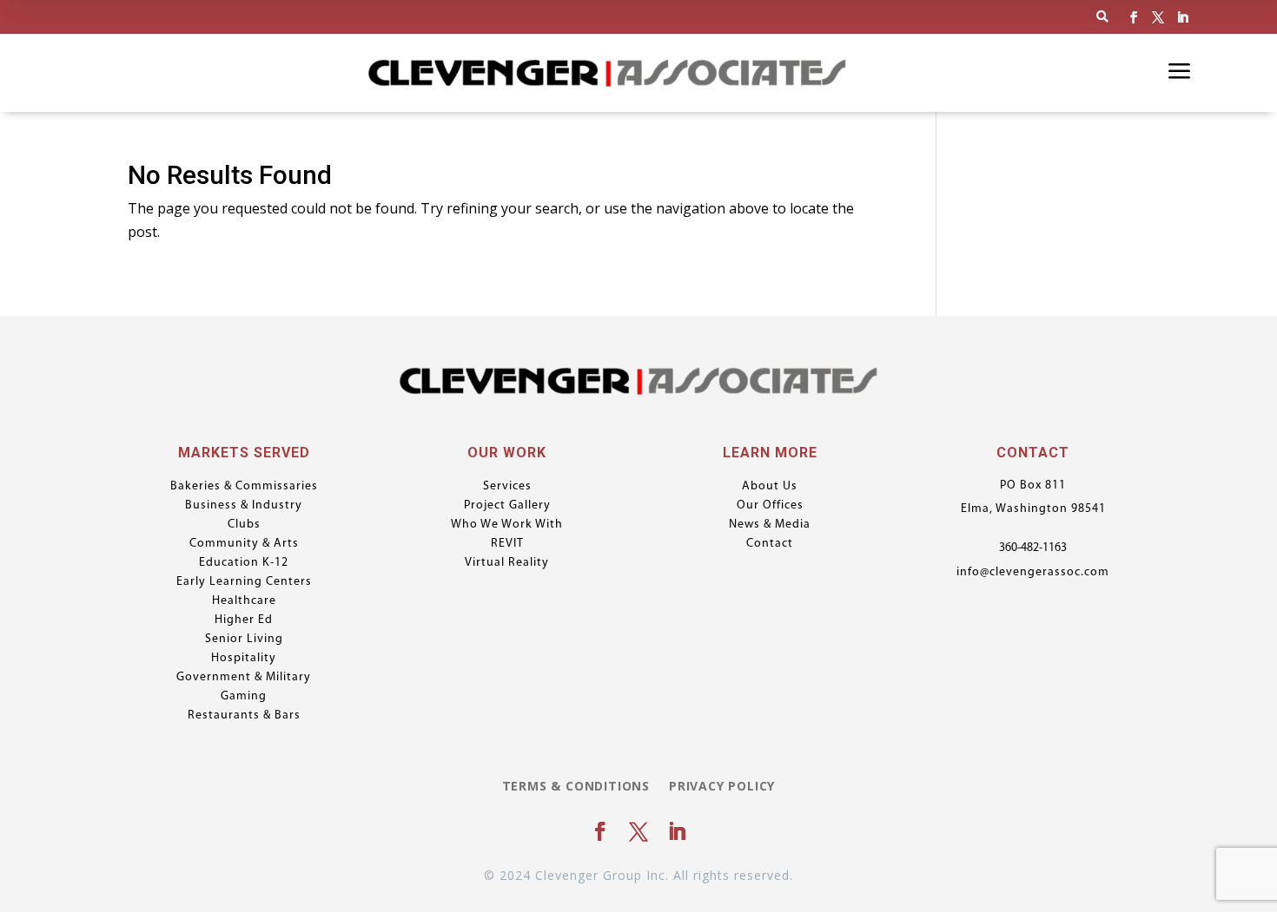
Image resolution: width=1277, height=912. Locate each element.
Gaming (244, 697)
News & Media (770, 525)
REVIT (507, 544)
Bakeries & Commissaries (244, 487)
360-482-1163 (1033, 547)
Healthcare (244, 601)
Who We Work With (507, 525)
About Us (769, 487)
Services (507, 487)
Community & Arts (244, 544)
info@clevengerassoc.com (1032, 572)
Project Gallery (507, 506)
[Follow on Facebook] (1134, 17)
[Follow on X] (1158, 17)
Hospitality (243, 659)
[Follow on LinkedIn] (1182, 17)
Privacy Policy (722, 787)
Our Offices (770, 506)
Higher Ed (244, 620)
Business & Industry (243, 506)
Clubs (244, 525)
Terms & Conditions (576, 787)
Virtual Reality (507, 563)
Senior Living (244, 639)
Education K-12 (243, 563)
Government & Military (243, 678)
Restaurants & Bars (244, 716)
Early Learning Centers (244, 582)
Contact (769, 544)
